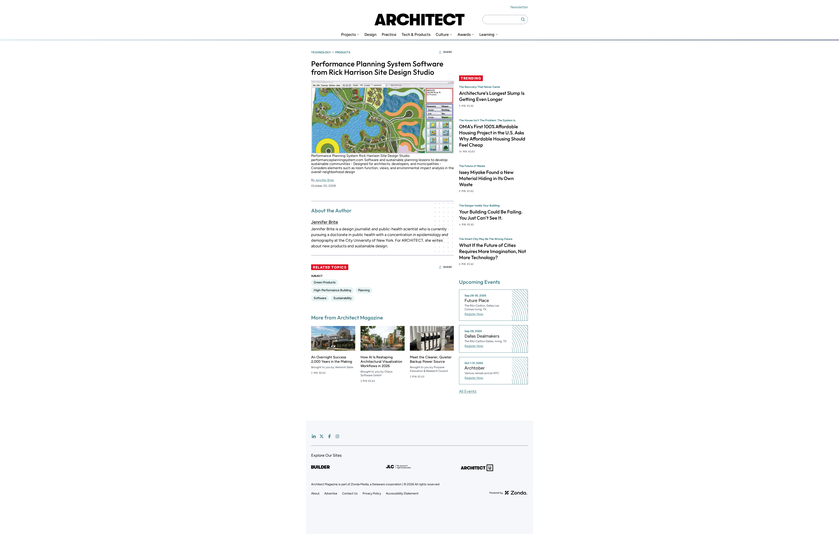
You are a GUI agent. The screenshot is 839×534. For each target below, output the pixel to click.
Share (447, 52)
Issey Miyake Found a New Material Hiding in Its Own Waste (486, 178)
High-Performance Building (332, 290)
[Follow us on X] (321, 436)
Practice (389, 34)
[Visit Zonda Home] (508, 493)
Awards (464, 34)
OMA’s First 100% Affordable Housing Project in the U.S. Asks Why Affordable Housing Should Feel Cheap (492, 135)
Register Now (474, 314)
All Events (467, 391)
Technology (321, 52)
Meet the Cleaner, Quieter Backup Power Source (431, 359)
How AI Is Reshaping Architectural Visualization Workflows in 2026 (381, 361)
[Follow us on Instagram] (337, 436)
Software (320, 298)
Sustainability (342, 298)
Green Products (325, 282)
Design (370, 34)
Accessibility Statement (402, 493)
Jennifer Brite (324, 180)
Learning (486, 34)
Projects (348, 34)
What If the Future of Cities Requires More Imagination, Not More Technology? (492, 251)
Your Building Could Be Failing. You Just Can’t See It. (491, 215)
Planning (364, 290)
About (315, 493)
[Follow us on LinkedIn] (313, 436)
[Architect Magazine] (419, 19)
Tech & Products (416, 34)
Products (342, 52)
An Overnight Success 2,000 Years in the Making (331, 359)
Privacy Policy (371, 493)
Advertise (330, 493)
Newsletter (519, 7)
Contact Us (350, 493)
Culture (442, 34)
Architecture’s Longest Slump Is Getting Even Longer (491, 96)
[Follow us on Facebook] (329, 436)
